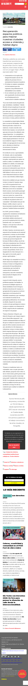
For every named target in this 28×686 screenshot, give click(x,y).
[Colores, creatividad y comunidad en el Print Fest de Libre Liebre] (14, 539)
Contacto (6, 0)
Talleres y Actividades (12, 527)
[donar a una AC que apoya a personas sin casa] (22, 677)
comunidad (6, 454)
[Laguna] (6, 469)
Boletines (7, 496)
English (3, 0)
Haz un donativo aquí (14, 446)
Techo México (14, 456)
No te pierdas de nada (14, 477)
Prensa (4, 679)
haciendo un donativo (9, 676)
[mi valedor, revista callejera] (6, 4)
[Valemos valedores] (17, 462)
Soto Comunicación (14, 664)
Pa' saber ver (8, 580)
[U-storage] (13, 469)
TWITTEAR (17, 48)
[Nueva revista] (8, 465)
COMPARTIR (7, 48)
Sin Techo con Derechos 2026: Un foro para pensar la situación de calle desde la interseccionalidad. (14, 600)
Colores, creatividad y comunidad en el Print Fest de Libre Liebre (13, 545)
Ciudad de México (12, 452)
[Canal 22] (6, 462)
